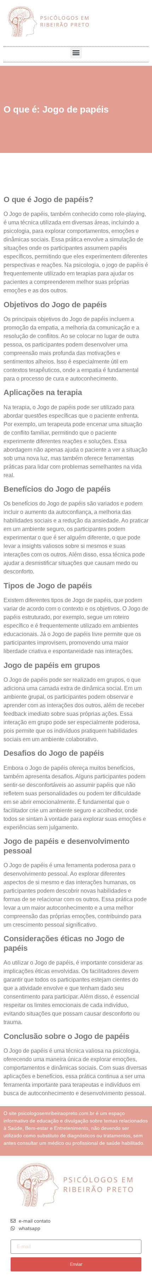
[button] (76, 52)
